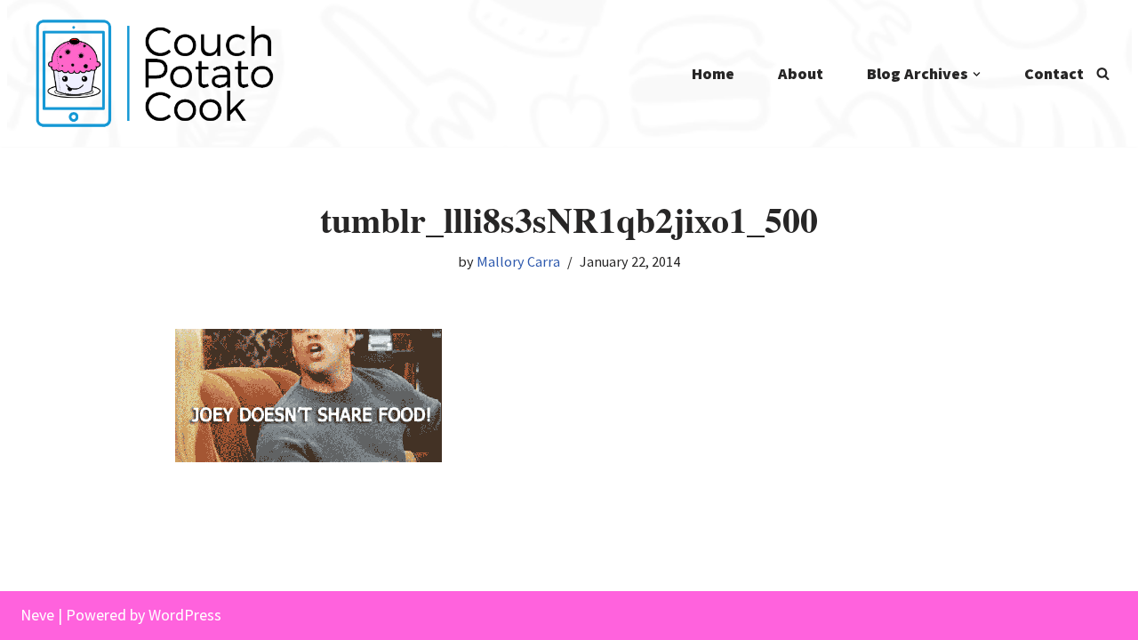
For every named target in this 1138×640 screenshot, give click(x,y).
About (800, 73)
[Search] (1103, 73)
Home (713, 73)
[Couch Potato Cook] (153, 73)
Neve (37, 614)
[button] (977, 74)
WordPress (184, 614)
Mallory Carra (518, 261)
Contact (1054, 73)
